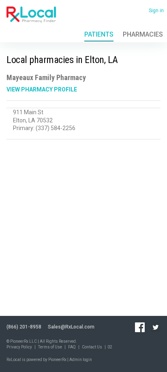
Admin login (80, 359)
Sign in (156, 10)
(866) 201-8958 (23, 327)
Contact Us (92, 347)
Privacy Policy (19, 347)
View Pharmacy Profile (41, 89)
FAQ (72, 347)
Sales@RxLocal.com (71, 327)
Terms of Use (50, 347)
